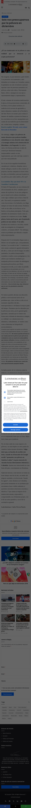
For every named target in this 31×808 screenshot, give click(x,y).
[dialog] (16, 404)
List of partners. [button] (23, 411)
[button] (15, 402)
